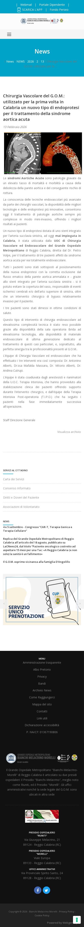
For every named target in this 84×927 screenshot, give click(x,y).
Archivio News (42, 690)
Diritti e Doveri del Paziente (21, 497)
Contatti (42, 711)
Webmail (26, 5)
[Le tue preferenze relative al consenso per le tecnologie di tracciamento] (77, 920)
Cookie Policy (42, 915)
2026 (30, 61)
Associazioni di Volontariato (21, 507)
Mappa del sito (42, 704)
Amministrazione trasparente (42, 662)
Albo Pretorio (42, 669)
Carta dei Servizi (13, 479)
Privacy (42, 676)
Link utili (42, 718)
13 (42, 61)
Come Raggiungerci (42, 697)
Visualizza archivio (69, 432)
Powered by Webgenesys (63, 923)
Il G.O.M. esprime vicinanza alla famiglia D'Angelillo (36, 562)
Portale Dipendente (52, 5)
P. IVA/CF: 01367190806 (42, 732)
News (10, 61)
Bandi (42, 683)
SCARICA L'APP (31, 10)
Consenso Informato (17, 488)
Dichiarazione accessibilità (42, 725)
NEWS (21, 61)
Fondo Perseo (59, 10)
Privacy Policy (66, 911)
